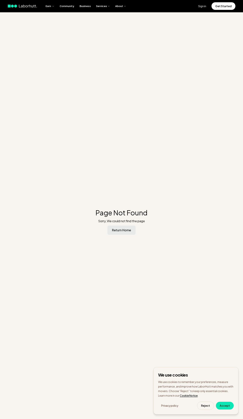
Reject (205, 405)
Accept (225, 405)
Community (67, 6)
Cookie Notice (189, 395)
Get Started (223, 6)
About (119, 6)
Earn (48, 6)
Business (85, 6)
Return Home (121, 230)
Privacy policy (169, 405)
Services (101, 6)
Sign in (202, 6)
